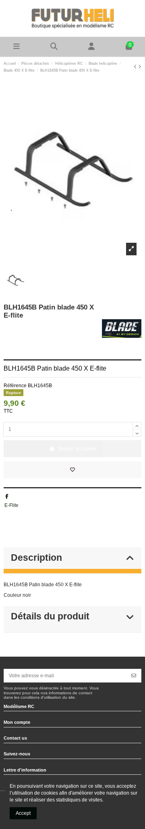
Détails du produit (50, 616)
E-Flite (11, 505)
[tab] (72, 560)
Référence (15, 385)
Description (36, 558)
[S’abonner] (133, 675)
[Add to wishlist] (72, 469)
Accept (23, 813)
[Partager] (6, 496)
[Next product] (139, 67)
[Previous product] (136, 67)
